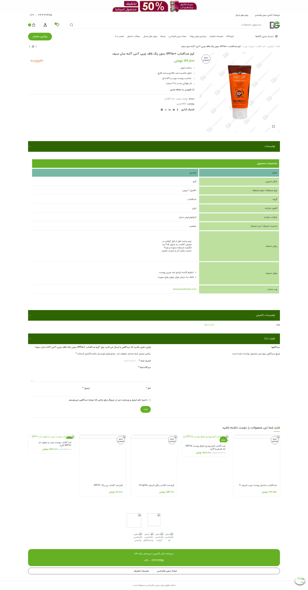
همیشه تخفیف (141, 571)
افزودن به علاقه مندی (180, 90)
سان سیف (209, 324)
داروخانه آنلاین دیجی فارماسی (267, 15)
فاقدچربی (181, 104)
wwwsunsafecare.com (184, 289)
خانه (278, 46)
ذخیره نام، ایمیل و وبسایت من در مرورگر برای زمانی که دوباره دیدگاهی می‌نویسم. (108, 400)
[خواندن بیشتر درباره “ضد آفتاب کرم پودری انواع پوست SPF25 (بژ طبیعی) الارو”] (184, 440)
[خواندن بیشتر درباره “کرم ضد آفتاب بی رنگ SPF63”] (82, 440)
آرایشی (270, 46)
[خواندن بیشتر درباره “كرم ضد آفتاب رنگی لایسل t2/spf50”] (133, 440)
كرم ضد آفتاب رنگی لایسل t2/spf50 (156, 485)
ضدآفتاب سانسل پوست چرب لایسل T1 (258, 485)
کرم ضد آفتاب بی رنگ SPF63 (108, 485)
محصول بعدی (29, 46)
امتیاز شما (145, 361)
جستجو (72, 25)
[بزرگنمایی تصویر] (274, 126)
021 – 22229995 (154, 561)
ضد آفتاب (260, 46)
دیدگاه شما (144, 367)
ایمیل (86, 388)
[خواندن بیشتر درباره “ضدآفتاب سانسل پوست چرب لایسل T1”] (236, 440)
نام (148, 388)
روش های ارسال (241, 15)
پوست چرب (248, 46)
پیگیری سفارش (40, 36)
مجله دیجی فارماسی (167, 571)
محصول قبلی (36, 46)
